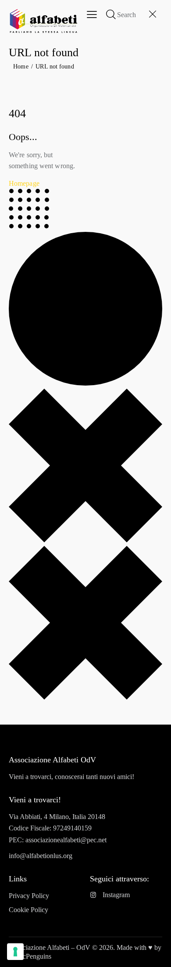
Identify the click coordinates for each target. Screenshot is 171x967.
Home (20, 66)
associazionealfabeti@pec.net (66, 840)
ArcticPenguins (30, 956)
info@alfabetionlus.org (40, 855)
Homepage (24, 183)
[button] (92, 14)
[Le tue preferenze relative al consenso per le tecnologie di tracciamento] (15, 951)
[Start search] (111, 14)
